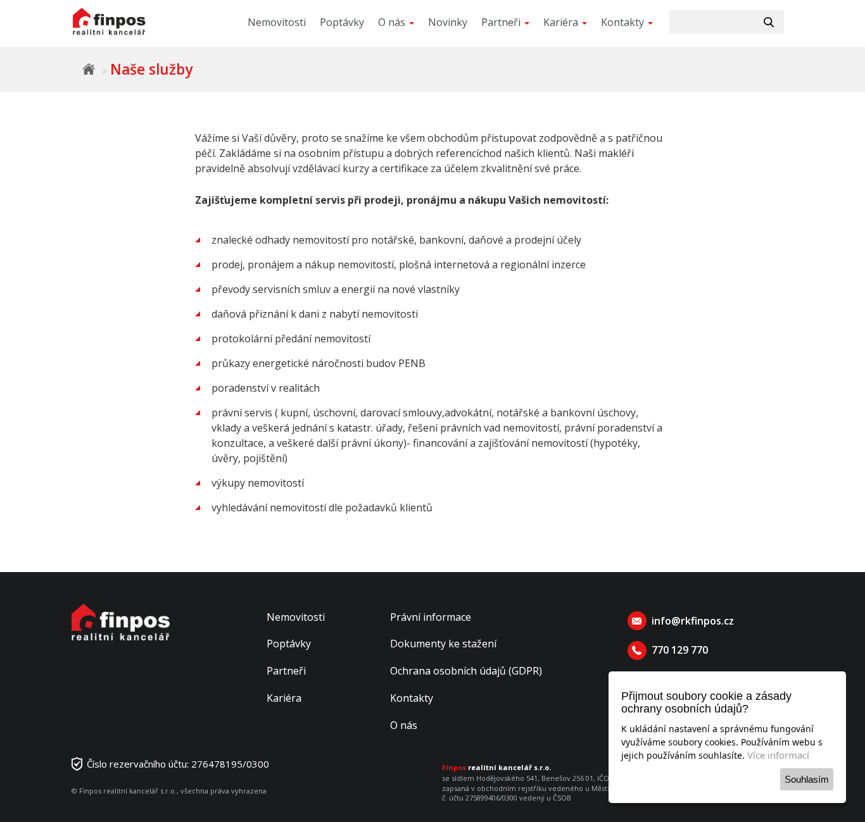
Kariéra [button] (562, 22)
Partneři (286, 671)
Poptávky (342, 22)
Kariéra (284, 698)
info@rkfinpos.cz (693, 621)
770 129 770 (680, 650)
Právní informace (430, 617)
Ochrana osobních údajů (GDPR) (466, 671)
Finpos (88, 68)
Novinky (447, 22)
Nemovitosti (277, 22)
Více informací (778, 755)
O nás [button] (393, 22)
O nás (403, 725)
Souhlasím (807, 779)
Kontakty (411, 698)
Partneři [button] (502, 22)
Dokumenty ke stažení (443, 644)
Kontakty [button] (624, 22)
